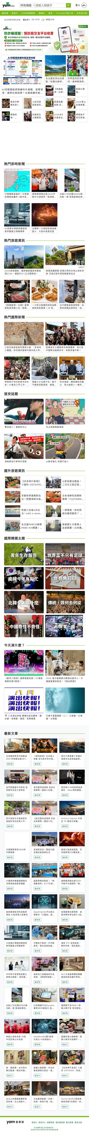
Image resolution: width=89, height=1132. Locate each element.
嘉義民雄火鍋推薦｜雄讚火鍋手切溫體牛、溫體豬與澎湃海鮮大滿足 (71, 1039)
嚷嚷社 (42, 13)
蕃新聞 (5, 13)
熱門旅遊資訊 (14, 240)
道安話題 (11, 394)
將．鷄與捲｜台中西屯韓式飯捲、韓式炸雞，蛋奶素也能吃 (16, 1070)
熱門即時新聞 (14, 164)
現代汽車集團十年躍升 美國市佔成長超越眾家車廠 (71, 759)
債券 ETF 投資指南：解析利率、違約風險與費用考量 (71, 946)
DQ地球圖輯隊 (28, 13)
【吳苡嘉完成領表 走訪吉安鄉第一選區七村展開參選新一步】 (44, 821)
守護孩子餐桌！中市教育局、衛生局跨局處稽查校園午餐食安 (44, 946)
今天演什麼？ (14, 645)
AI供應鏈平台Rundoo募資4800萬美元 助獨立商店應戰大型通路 (44, 1008)
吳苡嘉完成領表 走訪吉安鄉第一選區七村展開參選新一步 (44, 790)
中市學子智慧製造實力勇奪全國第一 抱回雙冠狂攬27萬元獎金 (17, 977)
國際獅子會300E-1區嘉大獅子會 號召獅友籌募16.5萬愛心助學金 (72, 1008)
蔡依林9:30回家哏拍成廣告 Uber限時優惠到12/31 (71, 790)
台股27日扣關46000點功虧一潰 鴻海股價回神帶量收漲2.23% (17, 1008)
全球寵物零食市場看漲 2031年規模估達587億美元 (17, 759)
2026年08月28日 (12, 19)
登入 (77, 5)
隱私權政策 (60, 1122)
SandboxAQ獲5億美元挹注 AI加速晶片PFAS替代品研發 (44, 1039)
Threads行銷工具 (64, 13)
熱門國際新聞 (14, 317)
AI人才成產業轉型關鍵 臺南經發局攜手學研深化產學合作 (72, 977)
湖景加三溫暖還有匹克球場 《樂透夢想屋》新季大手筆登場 (44, 977)
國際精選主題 (14, 538)
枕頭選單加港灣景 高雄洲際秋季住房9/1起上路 (71, 915)
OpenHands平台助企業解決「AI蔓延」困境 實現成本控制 (44, 915)
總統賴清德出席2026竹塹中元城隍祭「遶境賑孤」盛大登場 (71, 883)
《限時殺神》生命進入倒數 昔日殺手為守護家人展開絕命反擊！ (44, 759)
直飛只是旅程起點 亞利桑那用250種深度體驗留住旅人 (71, 852)
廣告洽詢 (78, 1122)
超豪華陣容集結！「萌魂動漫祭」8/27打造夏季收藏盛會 (44, 883)
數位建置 (69, 1122)
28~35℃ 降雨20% (43, 19)
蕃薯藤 (8, 5)
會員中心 (42, 1122)
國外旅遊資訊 (14, 470)
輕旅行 (15, 13)
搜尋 (50, 13)
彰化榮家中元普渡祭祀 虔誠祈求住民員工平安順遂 (16, 821)
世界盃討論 (82, 13)
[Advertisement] (44, 143)
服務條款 (50, 1122)
